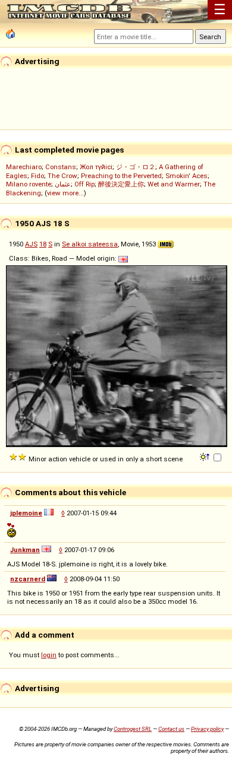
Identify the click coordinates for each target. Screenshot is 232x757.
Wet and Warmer (174, 184)
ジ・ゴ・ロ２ (135, 167)
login (49, 655)
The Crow (62, 176)
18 (42, 244)
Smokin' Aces (186, 176)
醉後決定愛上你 (121, 184)
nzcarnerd (27, 579)
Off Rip (84, 184)
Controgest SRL (133, 729)
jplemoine (26, 513)
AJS (31, 244)
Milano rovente (28, 184)
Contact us (171, 729)
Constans (60, 167)
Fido (37, 176)
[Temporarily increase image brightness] (205, 456)
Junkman (25, 550)
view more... (65, 193)
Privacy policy (207, 729)
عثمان (63, 184)
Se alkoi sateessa (90, 244)
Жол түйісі (96, 167)
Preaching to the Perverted (121, 176)
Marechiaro (24, 167)
